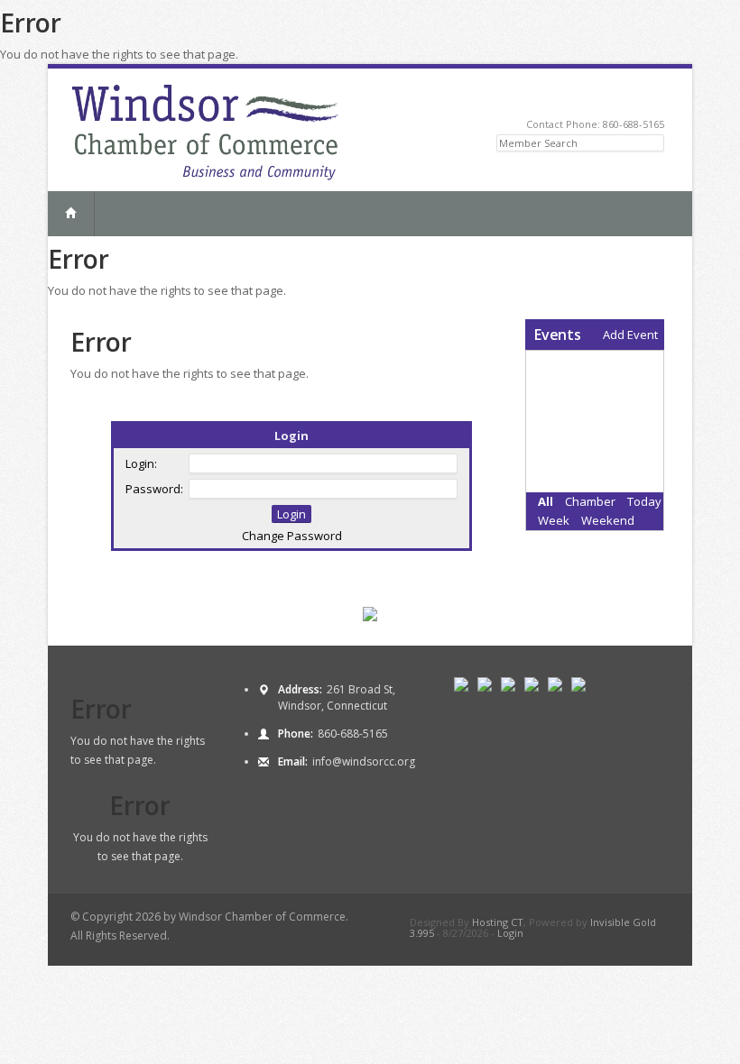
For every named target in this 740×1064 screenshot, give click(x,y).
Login (510, 933)
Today (644, 501)
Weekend (607, 520)
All (545, 501)
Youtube (652, 96)
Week (553, 520)
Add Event (630, 334)
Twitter (610, 96)
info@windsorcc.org (363, 761)
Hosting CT (497, 922)
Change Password (292, 535)
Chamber (590, 501)
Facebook (631, 96)
